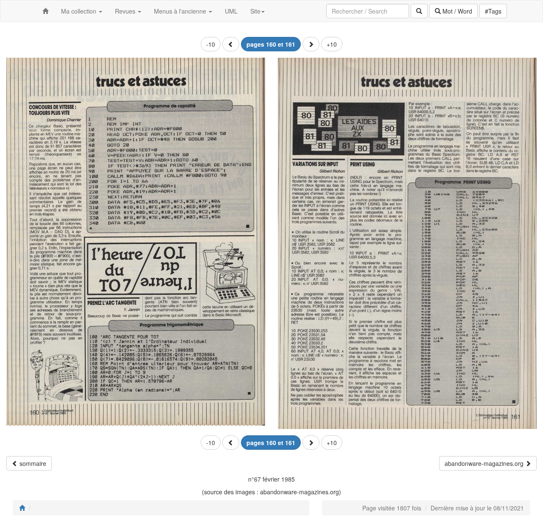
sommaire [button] (32, 463)
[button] (230, 44)
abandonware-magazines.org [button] (485, 463)
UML (231, 11)
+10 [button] (332, 44)
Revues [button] (126, 11)
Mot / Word (456, 11)
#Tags (493, 11)
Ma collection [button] (79, 11)
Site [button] (255, 11)
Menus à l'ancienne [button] (181, 11)
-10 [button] (210, 44)
